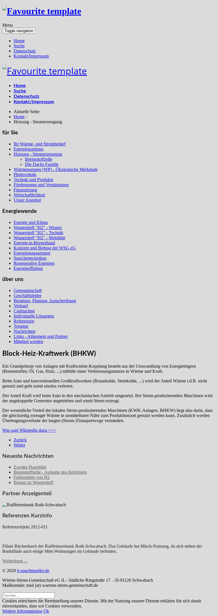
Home (19, 40)
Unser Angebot (27, 200)
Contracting (24, 310)
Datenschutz (25, 50)
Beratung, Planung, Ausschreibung (45, 300)
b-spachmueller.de (33, 570)
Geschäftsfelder (27, 295)
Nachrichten (24, 331)
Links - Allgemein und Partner (41, 336)
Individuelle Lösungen (34, 316)
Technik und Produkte (33, 179)
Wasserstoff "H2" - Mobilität (39, 237)
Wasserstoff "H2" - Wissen (38, 227)
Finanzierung (25, 189)
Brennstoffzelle (38, 159)
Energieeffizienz (28, 268)
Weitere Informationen (22, 611)
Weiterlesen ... (15, 560)
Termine (21, 326)
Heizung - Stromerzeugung (38, 154)
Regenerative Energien (34, 263)
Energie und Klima (31, 222)
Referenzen (24, 321)
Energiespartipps (28, 149)
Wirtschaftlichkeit (29, 194)
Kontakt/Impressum (31, 56)
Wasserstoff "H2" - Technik (38, 232)
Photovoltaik (25, 174)
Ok (46, 611)
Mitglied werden (28, 341)
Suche (19, 45)
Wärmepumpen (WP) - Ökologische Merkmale (56, 169)
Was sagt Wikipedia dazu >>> (29, 430)
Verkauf (21, 305)
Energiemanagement (32, 253)
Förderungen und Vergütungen (41, 184)
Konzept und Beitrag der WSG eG (45, 247)
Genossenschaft (28, 290)
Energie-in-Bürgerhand (34, 242)
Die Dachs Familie (41, 164)
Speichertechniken (30, 258)
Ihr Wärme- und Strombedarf (40, 143)
